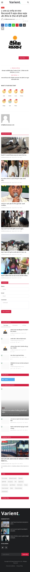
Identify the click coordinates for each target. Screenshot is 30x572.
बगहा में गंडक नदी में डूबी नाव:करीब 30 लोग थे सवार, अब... (14, 252)
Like (4, 96)
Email (2, 293)
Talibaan (20, 478)
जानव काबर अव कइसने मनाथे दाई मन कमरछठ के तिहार (19, 419)
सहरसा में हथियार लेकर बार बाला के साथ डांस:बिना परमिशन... (14, 275)
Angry (4, 105)
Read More (23, 58)
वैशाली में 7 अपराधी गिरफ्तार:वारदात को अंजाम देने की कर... (14, 155)
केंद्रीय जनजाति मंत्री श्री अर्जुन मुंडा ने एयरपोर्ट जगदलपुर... (19, 427)
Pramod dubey (18, 488)
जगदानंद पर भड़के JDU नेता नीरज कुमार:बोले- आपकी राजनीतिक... (13, 204)
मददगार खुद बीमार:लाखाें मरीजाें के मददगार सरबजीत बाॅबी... (12, 460)
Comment (4, 299)
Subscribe (25, 554)
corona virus (5, 485)
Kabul (11, 488)
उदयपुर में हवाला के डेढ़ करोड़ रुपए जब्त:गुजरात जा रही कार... (19, 523)
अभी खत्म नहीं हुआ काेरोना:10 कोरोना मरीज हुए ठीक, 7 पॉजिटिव (19, 347)
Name (2, 286)
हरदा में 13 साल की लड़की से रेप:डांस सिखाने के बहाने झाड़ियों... (18, 530)
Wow (16, 105)
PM (15, 481)
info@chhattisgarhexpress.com (17, 340)
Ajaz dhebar (12, 485)
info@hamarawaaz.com (9, 19)
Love (16, 96)
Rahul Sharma (5, 414)
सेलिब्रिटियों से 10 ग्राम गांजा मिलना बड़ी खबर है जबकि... (19, 364)
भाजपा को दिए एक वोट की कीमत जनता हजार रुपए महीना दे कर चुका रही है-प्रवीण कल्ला (15, 78)
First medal (4, 478)
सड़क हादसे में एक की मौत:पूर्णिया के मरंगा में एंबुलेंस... (12, 229)
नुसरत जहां (4, 481)
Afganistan (20, 481)
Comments (5, 282)
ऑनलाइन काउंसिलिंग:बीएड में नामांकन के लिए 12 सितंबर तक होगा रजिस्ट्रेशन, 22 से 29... (15, 71)
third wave (19, 485)
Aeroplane (10, 481)
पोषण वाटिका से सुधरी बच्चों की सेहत (17, 355)
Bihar (3, 7)
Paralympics (4, 491)
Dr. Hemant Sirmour (14, 357)
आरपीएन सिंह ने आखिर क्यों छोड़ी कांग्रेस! (18, 338)
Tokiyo (25, 485)
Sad (10, 105)
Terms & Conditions (10, 566)
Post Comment (6, 311)
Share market (5, 488)
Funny (21, 96)
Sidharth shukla (12, 478)
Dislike (9, 96)
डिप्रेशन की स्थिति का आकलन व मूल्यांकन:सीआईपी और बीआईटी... (19, 537)
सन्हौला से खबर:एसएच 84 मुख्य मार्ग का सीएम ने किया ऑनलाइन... (19, 330)
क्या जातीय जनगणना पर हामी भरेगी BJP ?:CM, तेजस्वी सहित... (13, 179)
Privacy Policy (20, 566)
